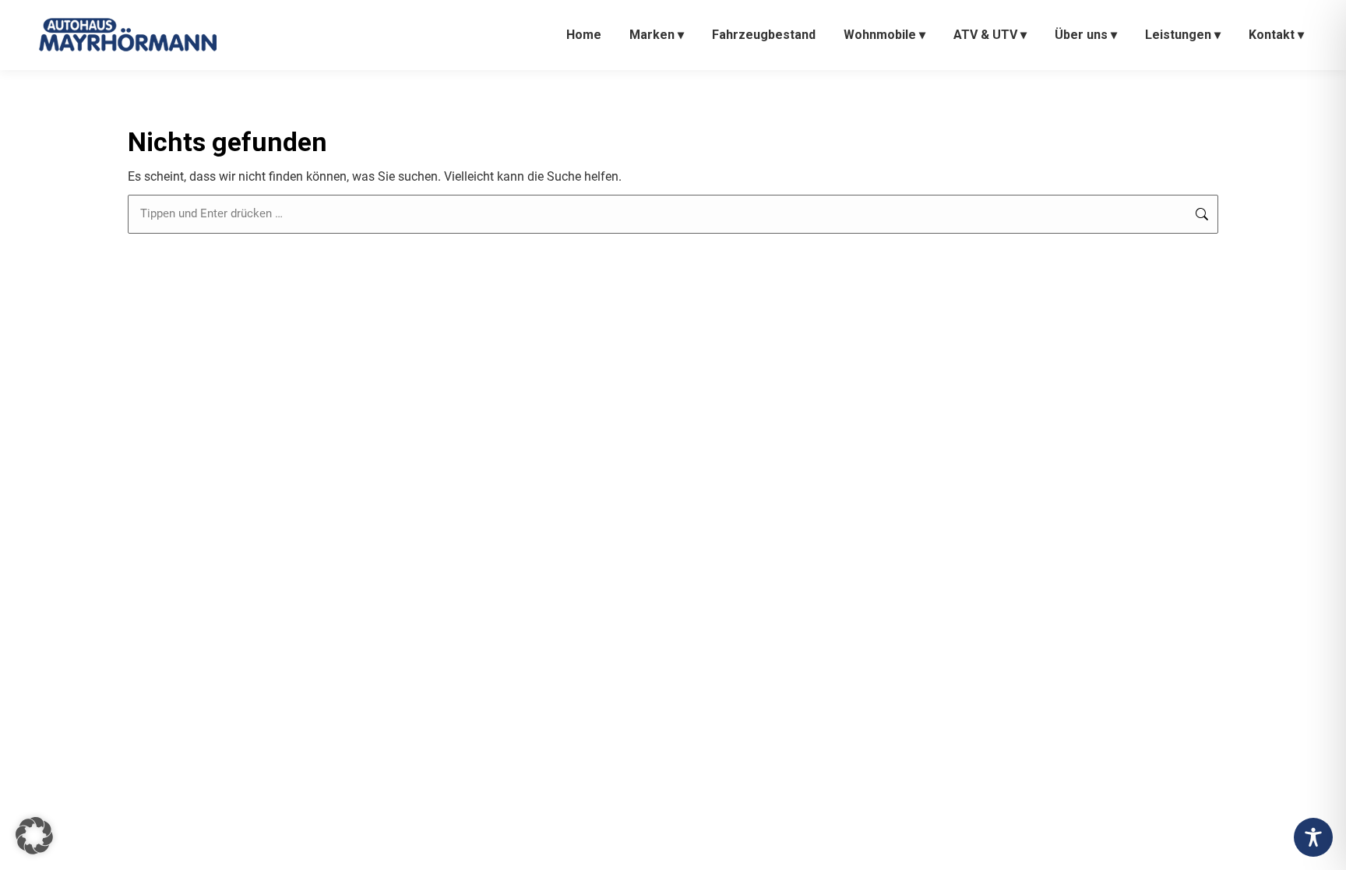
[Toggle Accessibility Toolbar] (1313, 837)
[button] (34, 835)
